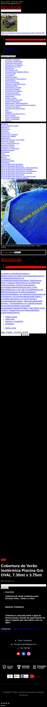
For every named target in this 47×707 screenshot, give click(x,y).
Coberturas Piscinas (8, 147)
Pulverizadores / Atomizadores (15, 79)
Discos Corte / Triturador (9, 134)
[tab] (25, 607)
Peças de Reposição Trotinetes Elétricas (15, 178)
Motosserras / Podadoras (14, 65)
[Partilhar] (4, 703)
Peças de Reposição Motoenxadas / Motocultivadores (19, 168)
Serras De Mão (10, 73)
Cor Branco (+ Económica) (10, 148)
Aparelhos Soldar (11, 77)
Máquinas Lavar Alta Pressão (15, 84)
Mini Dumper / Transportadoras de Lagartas (20, 105)
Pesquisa (25, 335)
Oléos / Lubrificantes (12, 119)
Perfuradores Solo (11, 70)
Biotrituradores (10, 80)
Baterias (4, 157)
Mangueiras (5, 127)
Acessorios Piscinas (8, 145)
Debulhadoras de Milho (13, 87)
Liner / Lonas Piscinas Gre (10, 143)
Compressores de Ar (12, 93)
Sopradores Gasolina (12, 89)
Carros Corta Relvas (12, 82)
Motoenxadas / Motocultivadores (16, 103)
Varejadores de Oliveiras (13, 91)
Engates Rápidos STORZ (9, 126)
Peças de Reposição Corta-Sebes (12, 175)
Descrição (9, 592)
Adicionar (5, 588)
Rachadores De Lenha (13, 66)
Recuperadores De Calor (14, 100)
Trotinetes (8, 112)
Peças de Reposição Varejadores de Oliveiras (16, 169)
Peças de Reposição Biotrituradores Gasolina (16, 173)
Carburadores (5, 159)
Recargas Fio (5, 133)
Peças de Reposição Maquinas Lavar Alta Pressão (18, 176)
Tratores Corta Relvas (12, 107)
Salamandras (9, 96)
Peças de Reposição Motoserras (12, 166)
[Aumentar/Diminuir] (9, 703)
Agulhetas (4, 124)
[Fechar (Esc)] (2, 703)
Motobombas (5, 129)
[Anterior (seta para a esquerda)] (2, 705)
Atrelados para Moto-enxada (15, 108)
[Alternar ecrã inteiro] (6, 703)
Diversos (8, 121)
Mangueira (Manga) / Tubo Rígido (12, 140)
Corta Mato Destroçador (13, 63)
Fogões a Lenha (11, 98)
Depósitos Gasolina (7, 150)
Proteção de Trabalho (8, 136)
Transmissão (5, 155)
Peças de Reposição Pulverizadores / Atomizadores (19, 171)
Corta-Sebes (9, 75)
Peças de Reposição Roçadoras (12, 164)
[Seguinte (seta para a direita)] (4, 705)
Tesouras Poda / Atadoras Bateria (16, 72)
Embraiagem (5, 152)
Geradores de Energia (13, 94)
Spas (7, 110)
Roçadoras (4, 131)
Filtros (3, 154)
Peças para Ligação (8, 141)
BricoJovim (11, 6)
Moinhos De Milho (11, 86)
